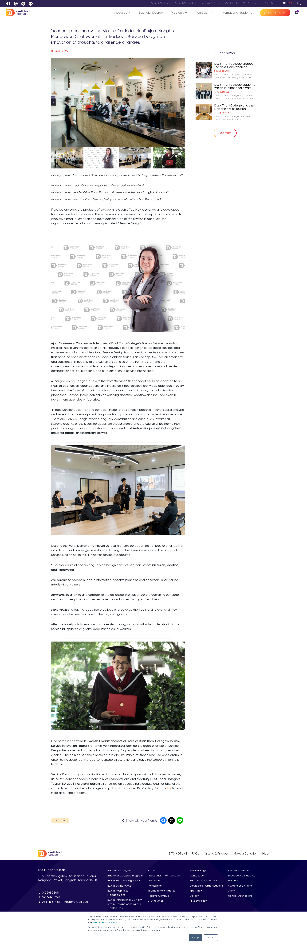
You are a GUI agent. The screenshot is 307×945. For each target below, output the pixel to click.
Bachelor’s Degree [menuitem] (119, 870)
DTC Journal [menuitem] (155, 901)
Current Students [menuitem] (238, 870)
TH (284, 3)
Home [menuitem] (151, 870)
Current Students (160, 3)
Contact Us (231, 3)
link (169, 788)
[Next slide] (182, 102)
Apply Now (270, 3)
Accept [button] (195, 938)
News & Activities (211, 3)
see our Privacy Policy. (105, 922)
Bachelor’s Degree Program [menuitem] (125, 875)
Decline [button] (211, 938)
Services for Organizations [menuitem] (206, 885)
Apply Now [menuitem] (196, 890)
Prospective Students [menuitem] (241, 875)
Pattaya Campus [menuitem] (158, 896)
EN (290, 3)
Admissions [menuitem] (154, 885)
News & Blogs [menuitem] (198, 870)
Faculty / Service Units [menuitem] (204, 880)
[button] (122, 13)
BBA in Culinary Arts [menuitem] (119, 885)
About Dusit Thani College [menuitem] (164, 875)
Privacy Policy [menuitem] (198, 901)
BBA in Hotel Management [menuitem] (123, 880)
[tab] (299, 3)
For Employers (251, 3)
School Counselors (185, 3)
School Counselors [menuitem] (240, 896)
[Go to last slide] (53, 102)
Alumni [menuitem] (232, 890)
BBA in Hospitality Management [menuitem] (117, 892)
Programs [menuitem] (154, 880)
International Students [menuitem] (161, 890)
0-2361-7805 (50, 892)
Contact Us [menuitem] (197, 875)
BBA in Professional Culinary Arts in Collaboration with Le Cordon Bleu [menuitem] (124, 904)
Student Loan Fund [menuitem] (240, 885)
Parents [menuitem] (233, 880)
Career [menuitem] (194, 896)
